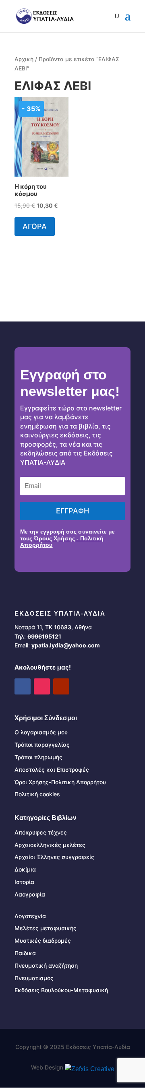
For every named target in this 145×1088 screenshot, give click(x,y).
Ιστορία (24, 881)
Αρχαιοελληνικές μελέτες (49, 844)
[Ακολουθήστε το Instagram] (42, 686)
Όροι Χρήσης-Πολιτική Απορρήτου (60, 782)
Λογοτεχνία (30, 916)
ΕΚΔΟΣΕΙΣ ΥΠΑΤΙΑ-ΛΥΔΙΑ (60, 613)
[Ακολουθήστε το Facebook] (22, 686)
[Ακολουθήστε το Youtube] (61, 686)
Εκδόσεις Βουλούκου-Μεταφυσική (61, 990)
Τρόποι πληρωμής (38, 757)
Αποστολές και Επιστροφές (51, 769)
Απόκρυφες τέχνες (40, 832)
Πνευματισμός (34, 978)
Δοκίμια (25, 869)
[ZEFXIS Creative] (89, 1068)
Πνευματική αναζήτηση (46, 965)
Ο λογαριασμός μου (41, 732)
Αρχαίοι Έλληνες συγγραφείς (54, 856)
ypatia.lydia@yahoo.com (65, 645)
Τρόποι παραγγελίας (42, 744)
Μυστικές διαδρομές (42, 940)
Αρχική (23, 59)
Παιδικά (25, 953)
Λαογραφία (29, 894)
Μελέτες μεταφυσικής (45, 928)
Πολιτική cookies (37, 794)
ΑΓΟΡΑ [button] (35, 226)
